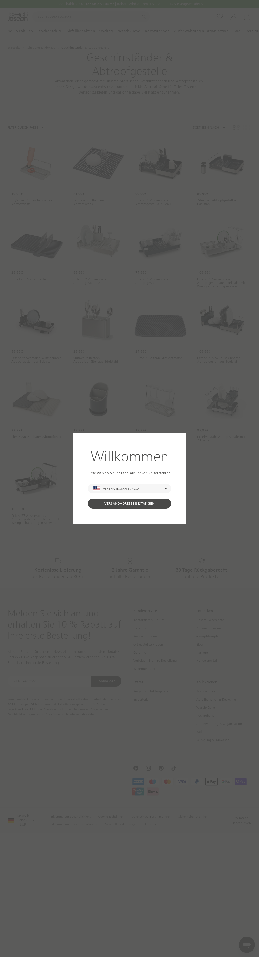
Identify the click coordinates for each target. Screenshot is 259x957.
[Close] (179, 440)
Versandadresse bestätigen (129, 503)
